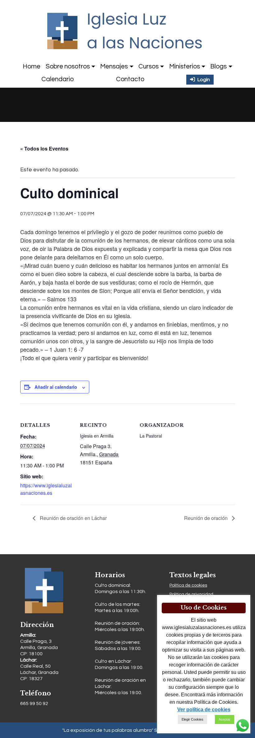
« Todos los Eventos (44, 148)
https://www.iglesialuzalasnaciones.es (46, 489)
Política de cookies (188, 585)
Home (31, 66)
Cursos (148, 66)
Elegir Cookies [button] (192, 719)
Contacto (130, 79)
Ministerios (184, 66)
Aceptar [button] (224, 719)
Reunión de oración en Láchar (73, 518)
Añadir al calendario (56, 387)
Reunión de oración (206, 518)
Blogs (218, 66)
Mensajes (114, 66)
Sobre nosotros (68, 66)
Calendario (57, 79)
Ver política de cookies (203, 709)
